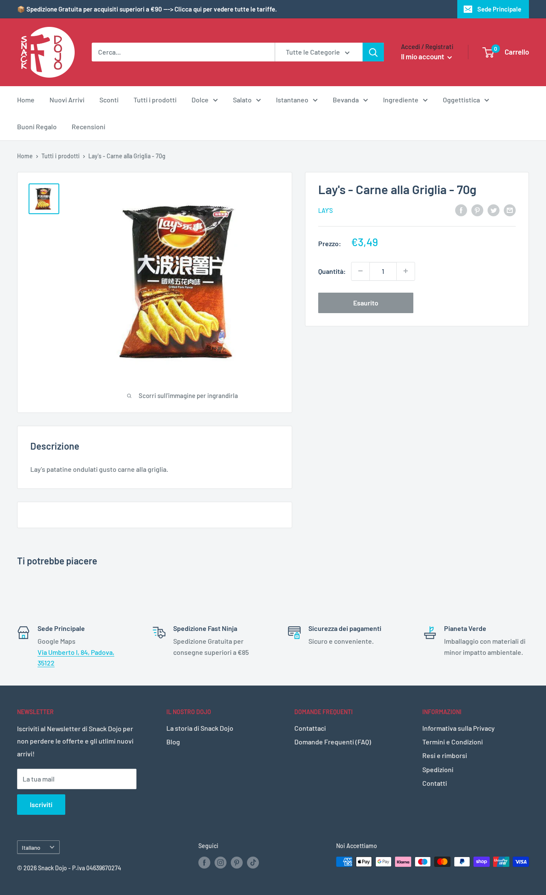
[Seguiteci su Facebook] (204, 863)
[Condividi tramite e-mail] (510, 209)
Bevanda (346, 100)
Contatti (434, 783)
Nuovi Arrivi (66, 100)
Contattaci (310, 728)
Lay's (325, 210)
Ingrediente (400, 100)
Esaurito (365, 302)
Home (26, 100)
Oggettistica (461, 100)
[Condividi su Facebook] (461, 209)
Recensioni (88, 126)
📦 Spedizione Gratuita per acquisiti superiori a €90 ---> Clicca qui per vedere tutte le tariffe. (147, 9)
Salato (242, 100)
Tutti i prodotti (155, 100)
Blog (173, 742)
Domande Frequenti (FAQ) (332, 742)
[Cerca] (373, 52)
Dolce (200, 100)
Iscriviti (41, 804)
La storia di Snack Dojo (199, 728)
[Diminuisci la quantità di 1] (360, 271)
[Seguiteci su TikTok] (253, 863)
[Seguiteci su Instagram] (221, 863)
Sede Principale (499, 9)
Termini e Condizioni (452, 742)
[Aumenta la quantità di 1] (406, 271)
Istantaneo (292, 100)
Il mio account (423, 56)
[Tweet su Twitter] (494, 209)
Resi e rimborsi (444, 755)
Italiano (31, 847)
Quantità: (332, 271)
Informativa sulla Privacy (458, 728)
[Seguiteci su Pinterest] (237, 863)
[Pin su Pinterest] (477, 209)
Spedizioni (437, 769)
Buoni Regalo (37, 126)
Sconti (109, 100)
